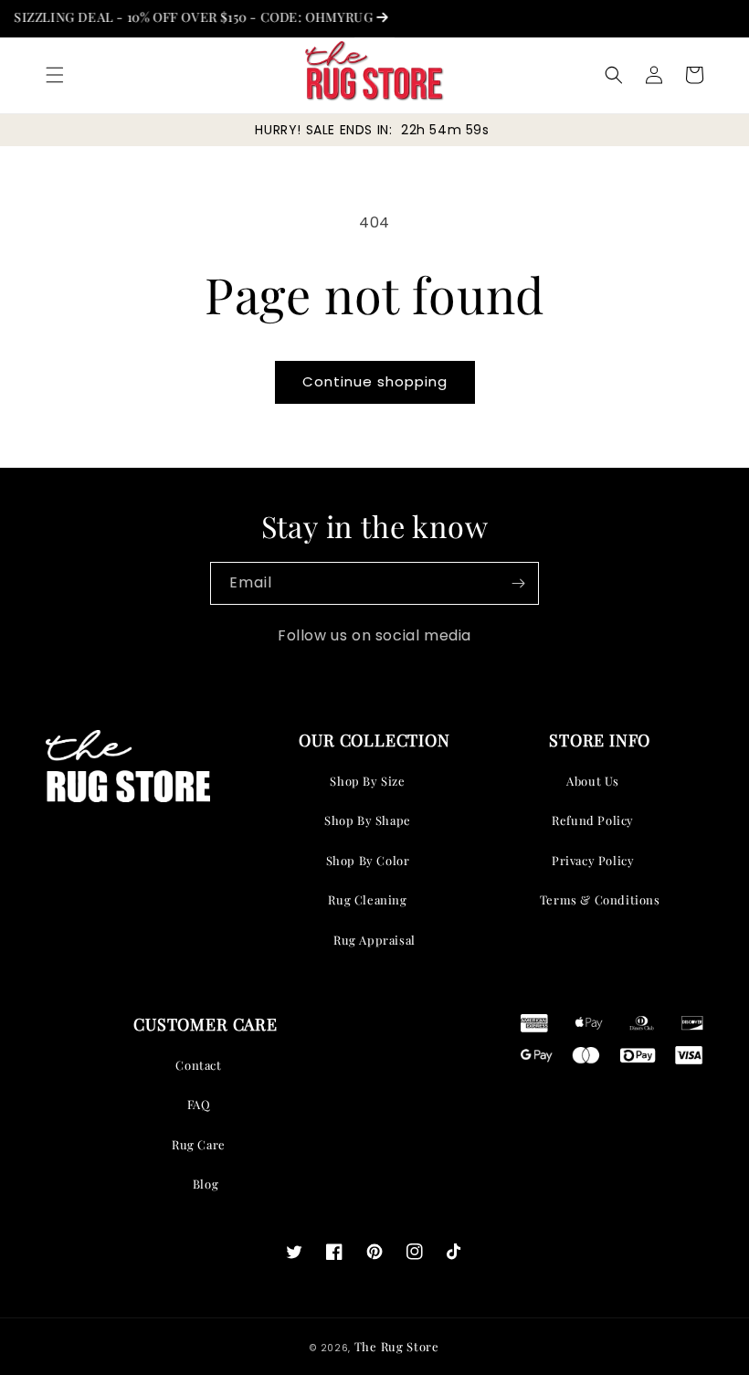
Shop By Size (367, 780)
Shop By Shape (367, 820)
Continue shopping (375, 381)
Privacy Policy (593, 860)
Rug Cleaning (367, 899)
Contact (198, 1065)
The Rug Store (396, 1346)
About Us (592, 780)
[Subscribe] (518, 583)
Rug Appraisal (374, 939)
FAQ (199, 1104)
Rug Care (199, 1144)
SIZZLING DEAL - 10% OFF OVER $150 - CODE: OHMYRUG (183, 17)
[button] (55, 75)
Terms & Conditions (600, 899)
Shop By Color (368, 860)
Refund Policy (593, 820)
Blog (205, 1183)
